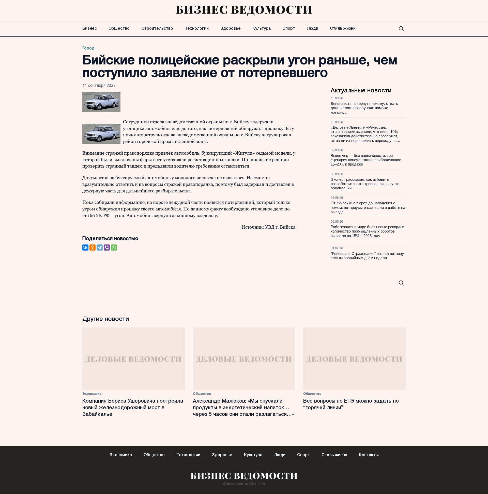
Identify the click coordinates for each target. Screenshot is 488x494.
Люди (312, 28)
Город (88, 48)
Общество (119, 28)
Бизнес (89, 28)
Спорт (288, 28)
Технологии (197, 28)
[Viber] (107, 247)
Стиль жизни (343, 28)
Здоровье (230, 28)
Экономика (91, 393)
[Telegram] (100, 247)
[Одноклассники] (92, 247)
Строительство (157, 28)
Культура (261, 28)
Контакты (369, 455)
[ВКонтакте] (85, 247)
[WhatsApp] (114, 247)
